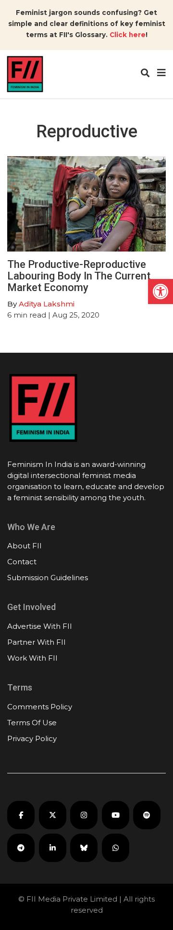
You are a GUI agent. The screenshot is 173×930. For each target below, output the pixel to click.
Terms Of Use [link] (32, 722)
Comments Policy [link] (39, 706)
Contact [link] (22, 561)
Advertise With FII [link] (39, 626)
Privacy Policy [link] (32, 738)
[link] (160, 291)
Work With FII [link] (32, 658)
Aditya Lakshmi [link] (46, 303)
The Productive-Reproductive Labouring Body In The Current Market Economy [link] (78, 275)
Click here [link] (128, 35)
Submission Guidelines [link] (47, 577)
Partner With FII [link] (36, 642)
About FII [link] (24, 545)
